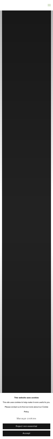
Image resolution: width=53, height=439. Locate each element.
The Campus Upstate (26, 219)
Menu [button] (49, 5)
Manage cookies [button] (26, 419)
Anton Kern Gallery (19, 5)
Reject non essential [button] (26, 426)
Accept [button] (26, 433)
